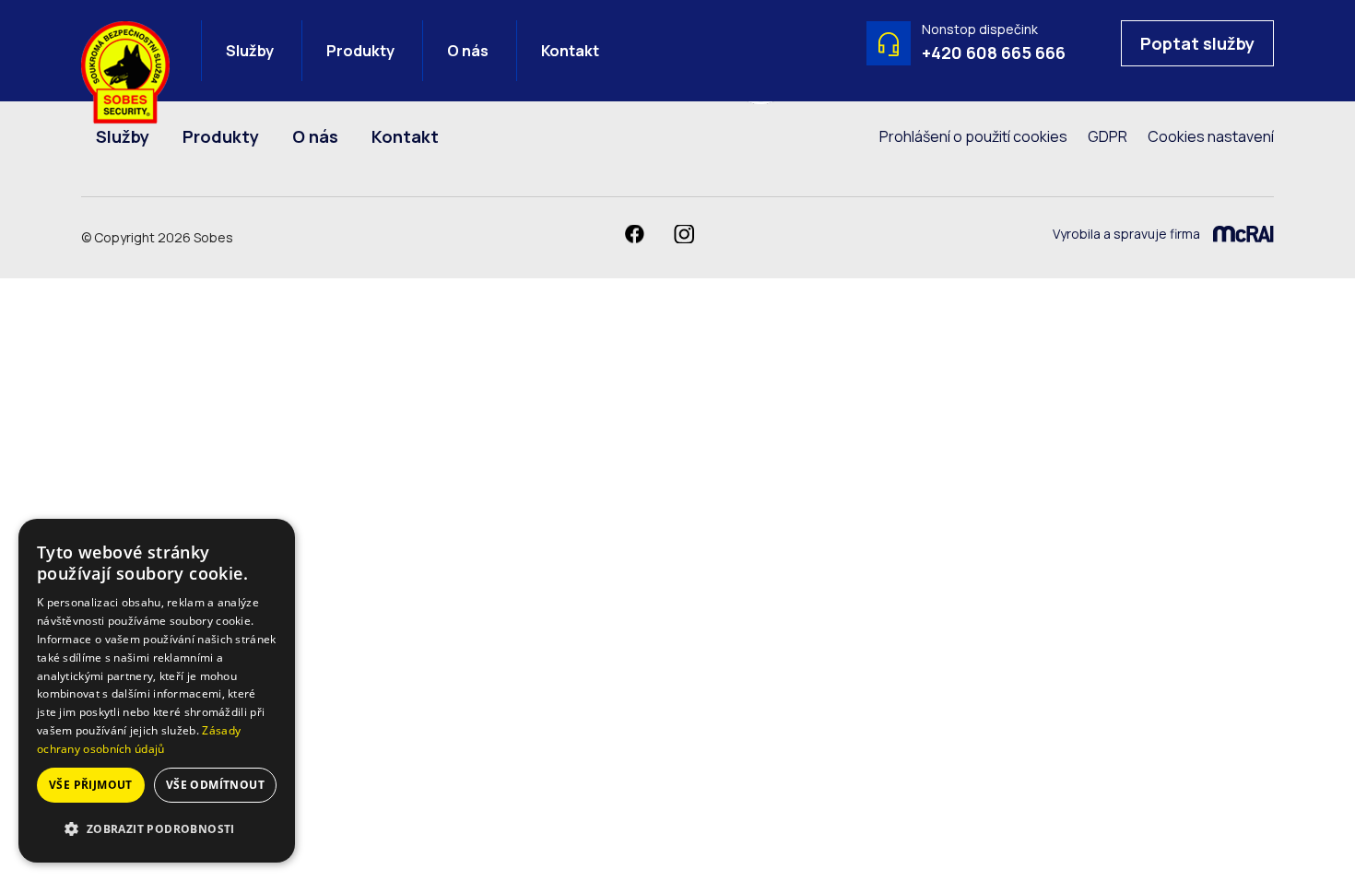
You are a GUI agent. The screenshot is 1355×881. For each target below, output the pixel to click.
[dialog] (156, 691)
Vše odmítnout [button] (215, 785)
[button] (157, 829)
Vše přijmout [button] (91, 785)
